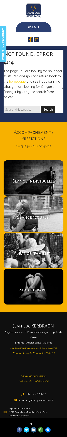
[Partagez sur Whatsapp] (40, 430)
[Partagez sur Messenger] (48, 430)
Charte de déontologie (33, 376)
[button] (30, 39)
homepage (17, 81)
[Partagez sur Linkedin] (33, 430)
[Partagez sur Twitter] (26, 430)
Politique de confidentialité (34, 381)
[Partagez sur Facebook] (19, 430)
